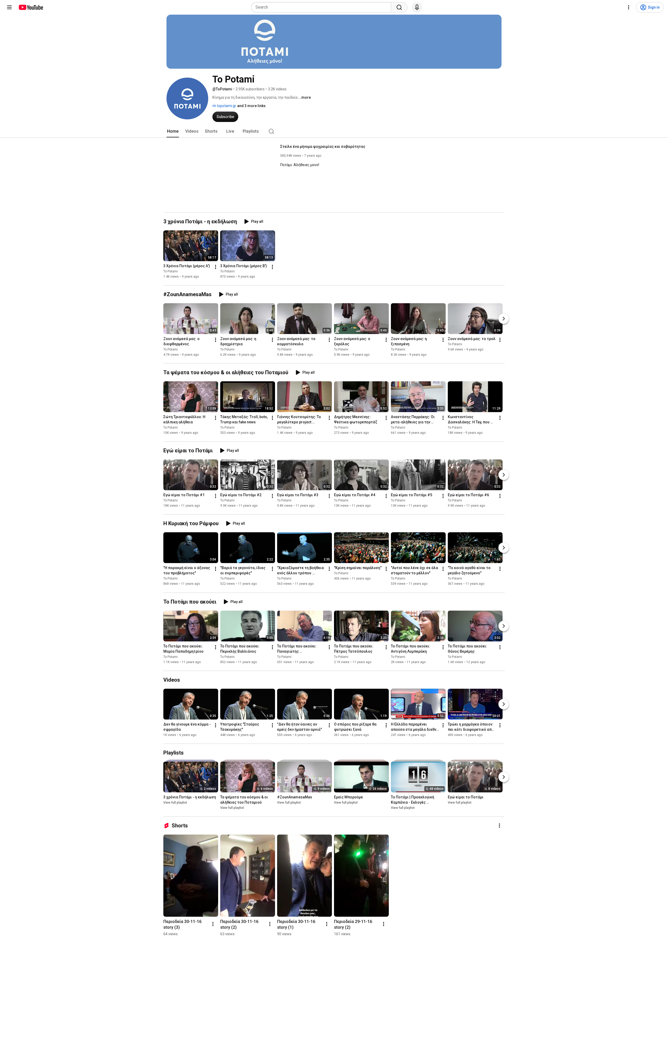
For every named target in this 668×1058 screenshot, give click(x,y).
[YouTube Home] (31, 7)
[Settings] (628, 7)
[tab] (172, 131)
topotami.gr (226, 106)
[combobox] (322, 7)
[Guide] (9, 7)
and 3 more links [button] (251, 106)
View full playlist (175, 802)
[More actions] (215, 267)
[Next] (503, 318)
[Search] (399, 7)
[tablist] (334, 131)
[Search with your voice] (417, 7)
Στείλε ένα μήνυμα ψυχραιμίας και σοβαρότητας (322, 146)
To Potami (170, 271)
